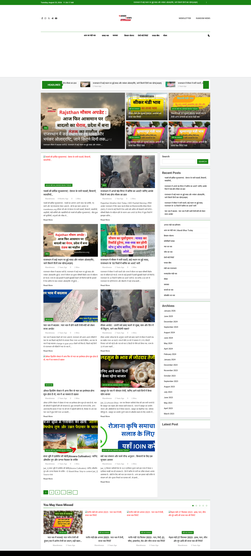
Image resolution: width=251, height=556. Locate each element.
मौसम (165, 35)
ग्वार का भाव (49, 319)
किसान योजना (129, 35)
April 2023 (168, 408)
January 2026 (169, 311)
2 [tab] (196, 505)
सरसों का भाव (168, 290)
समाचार (115, 35)
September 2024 (171, 327)
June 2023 (168, 397)
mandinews (50, 199)
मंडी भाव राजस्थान (134, 109)
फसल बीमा (155, 35)
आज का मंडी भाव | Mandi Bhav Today (185, 109)
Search (166, 156)
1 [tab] (193, 505)
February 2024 (170, 354)
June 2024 (168, 338)
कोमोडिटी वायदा (169, 241)
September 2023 (171, 381)
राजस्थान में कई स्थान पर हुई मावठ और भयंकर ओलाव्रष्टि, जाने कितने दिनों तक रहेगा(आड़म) (91, 83)
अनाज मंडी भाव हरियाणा (172, 225)
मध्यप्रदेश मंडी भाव (170, 274)
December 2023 (171, 365)
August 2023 (169, 386)
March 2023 (169, 414)
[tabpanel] (63, 529)
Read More (48, 220)
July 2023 (168, 392)
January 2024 (169, 359)
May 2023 (168, 403)
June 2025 (168, 316)
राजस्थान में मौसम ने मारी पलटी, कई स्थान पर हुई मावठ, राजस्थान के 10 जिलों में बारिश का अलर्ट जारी (162, 2)
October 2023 (170, 376)
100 (69, 492)
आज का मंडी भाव (90, 35)
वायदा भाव (105, 35)
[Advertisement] (125, 58)
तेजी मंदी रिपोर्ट (143, 35)
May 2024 (168, 343)
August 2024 (169, 332)
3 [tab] (199, 505)
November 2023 (171, 370)
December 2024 (171, 321)
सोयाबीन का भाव (169, 295)
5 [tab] (206, 505)
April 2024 (168, 349)
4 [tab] (203, 505)
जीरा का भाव (168, 252)
